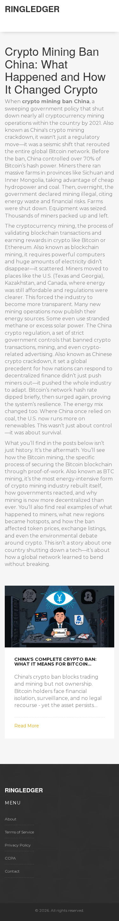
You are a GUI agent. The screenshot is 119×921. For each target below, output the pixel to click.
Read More (26, 726)
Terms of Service (19, 832)
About (11, 819)
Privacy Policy (18, 845)
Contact (12, 871)
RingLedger (32, 9)
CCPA (10, 858)
